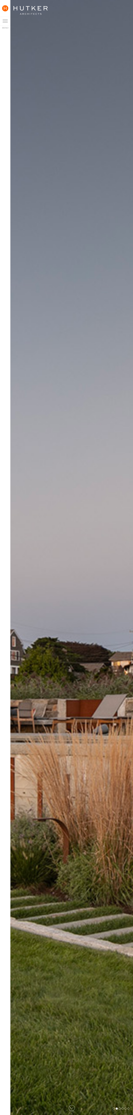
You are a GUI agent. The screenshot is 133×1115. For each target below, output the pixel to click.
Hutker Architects (30, 10)
